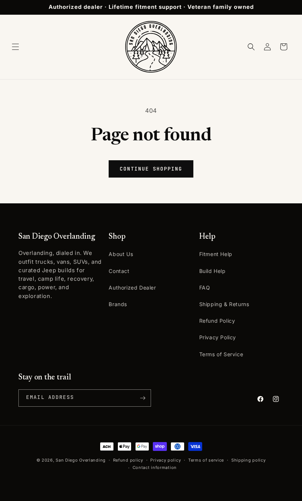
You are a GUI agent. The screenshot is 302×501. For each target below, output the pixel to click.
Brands (118, 304)
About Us (121, 254)
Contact (119, 271)
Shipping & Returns (224, 304)
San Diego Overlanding (81, 460)
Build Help (212, 271)
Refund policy (128, 460)
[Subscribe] (142, 398)
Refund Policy (217, 321)
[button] (15, 47)
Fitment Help (215, 254)
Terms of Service (221, 354)
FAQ (204, 287)
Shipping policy (248, 460)
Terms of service (206, 460)
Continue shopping (151, 168)
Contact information (155, 467)
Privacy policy (165, 460)
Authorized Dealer (132, 287)
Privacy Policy (217, 337)
